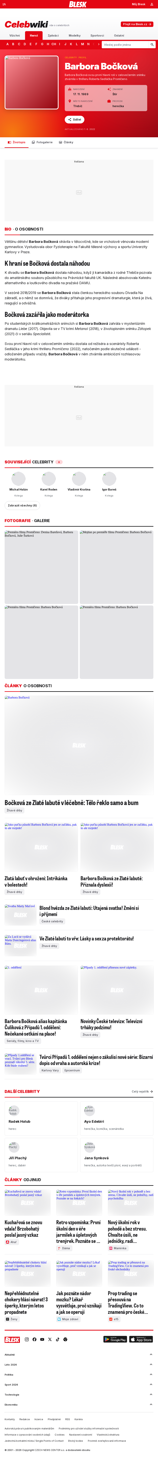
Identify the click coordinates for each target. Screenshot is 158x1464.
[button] (115, 1340)
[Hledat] (152, 44)
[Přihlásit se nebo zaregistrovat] (151, 4)
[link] (26, 1339)
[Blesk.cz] (78, 4)
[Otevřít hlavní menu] (4, 4)
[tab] (15, 35)
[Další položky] (99, 44)
